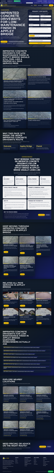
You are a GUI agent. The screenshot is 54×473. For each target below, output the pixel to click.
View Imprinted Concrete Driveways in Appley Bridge (16, 41)
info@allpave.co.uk (9, 43)
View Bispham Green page (7, 435)
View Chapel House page (23, 435)
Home (32, 5)
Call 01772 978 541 (3, 43)
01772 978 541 (46, 5)
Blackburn (35, 461)
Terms (44, 460)
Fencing (16, 461)
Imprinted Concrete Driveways (27, 462)
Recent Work (40, 5)
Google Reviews (45, 464)
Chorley (35, 460)
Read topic (5, 274)
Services (35, 5)
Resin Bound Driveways (28, 460)
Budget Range (42, 23)
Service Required (31, 23)
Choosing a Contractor (46, 461)
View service (6, 305)
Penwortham (36, 464)
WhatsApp (48, 446)
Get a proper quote (4, 41)
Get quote (51, 5)
